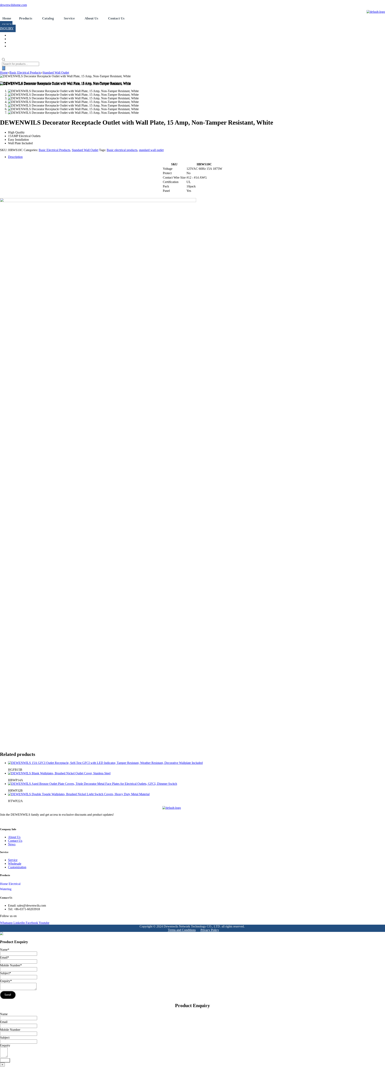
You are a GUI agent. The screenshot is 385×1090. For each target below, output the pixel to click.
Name (4, 949)
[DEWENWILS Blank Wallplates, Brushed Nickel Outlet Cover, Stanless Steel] (59, 773)
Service (69, 18)
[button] (27, 18)
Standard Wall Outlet (85, 150)
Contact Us (116, 18)
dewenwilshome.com (13, 5)
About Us (91, 18)
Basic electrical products (122, 150)
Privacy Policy (210, 930)
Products (25, 18)
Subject (5, 973)
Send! (7, 994)
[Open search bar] (3, 60)
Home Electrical (10, 884)
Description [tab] (15, 157)
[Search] (3, 68)
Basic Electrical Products (54, 150)
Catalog (48, 18)
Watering (5, 889)
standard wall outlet (151, 150)
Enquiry (6, 981)
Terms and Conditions (182, 930)
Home (6, 18)
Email (4, 957)
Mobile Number (11, 965)
